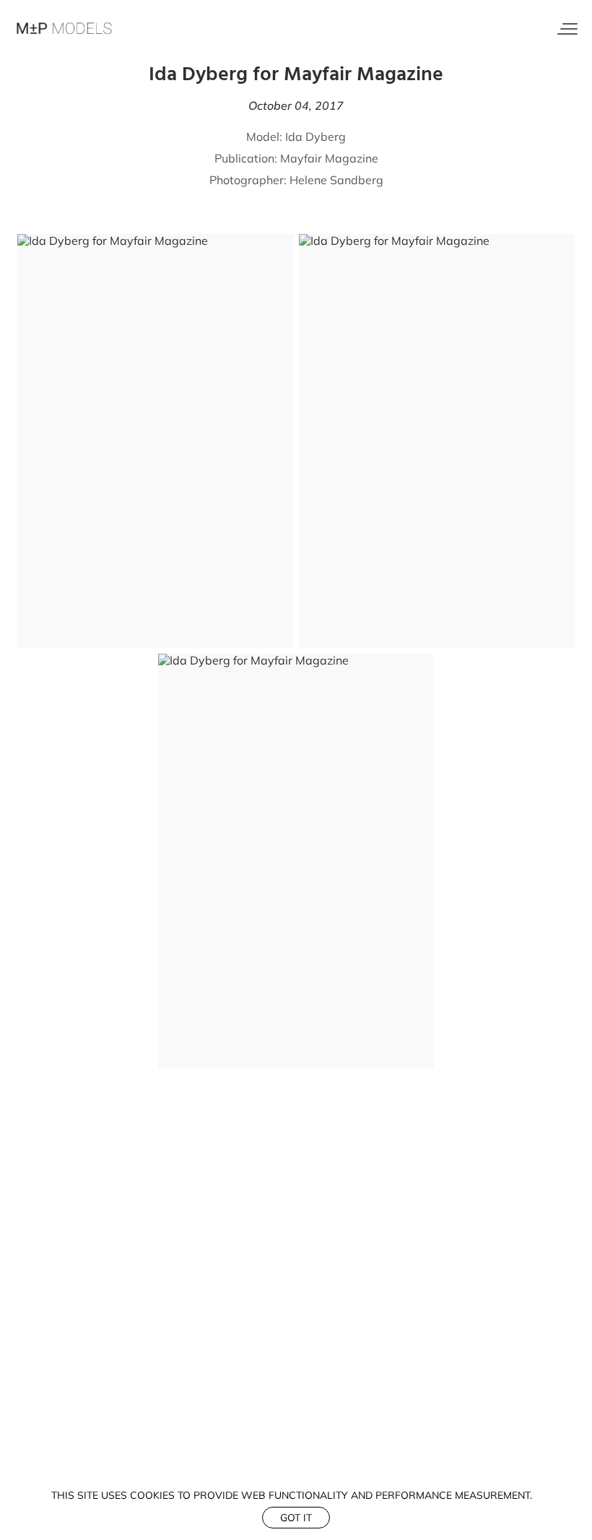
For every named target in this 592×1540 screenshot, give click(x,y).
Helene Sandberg (336, 180)
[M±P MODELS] (65, 29)
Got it (296, 1517)
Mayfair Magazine (329, 158)
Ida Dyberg (315, 136)
